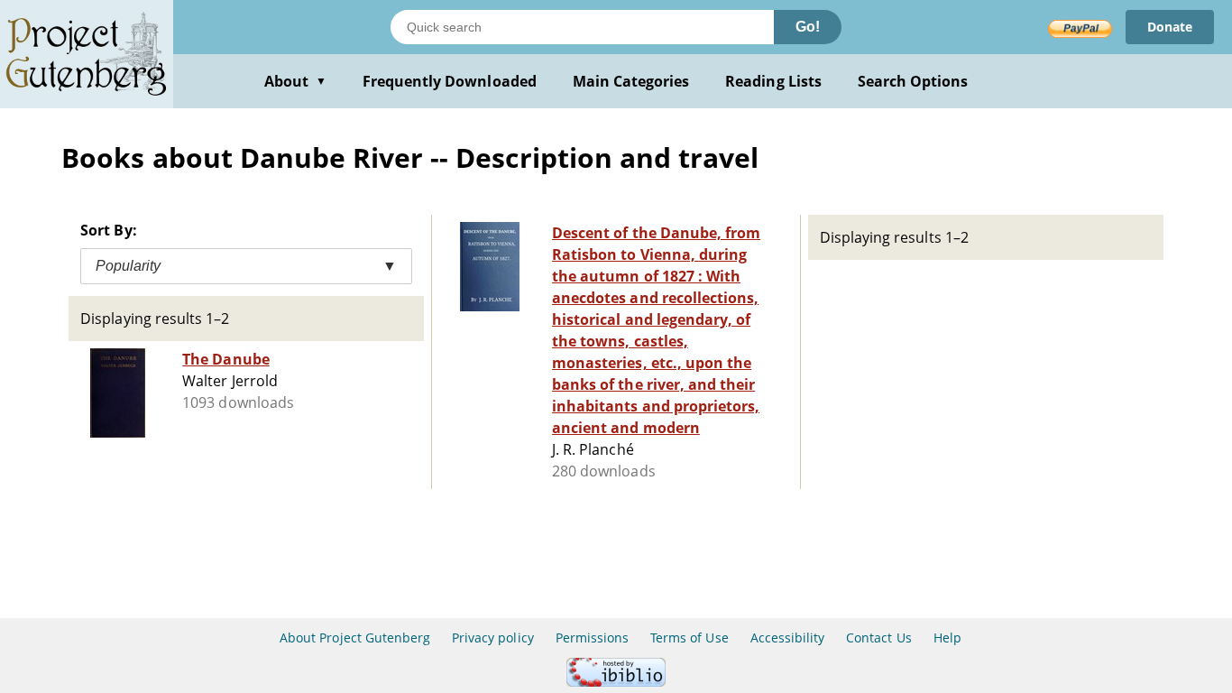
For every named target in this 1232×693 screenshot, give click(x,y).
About (295, 81)
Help (947, 637)
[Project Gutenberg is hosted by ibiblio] (616, 681)
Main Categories (631, 81)
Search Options (913, 81)
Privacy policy (493, 637)
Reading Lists (773, 81)
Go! (807, 26)
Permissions (592, 637)
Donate (1169, 26)
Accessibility (787, 637)
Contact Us (878, 637)
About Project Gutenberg (355, 637)
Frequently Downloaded (450, 81)
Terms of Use (689, 637)
